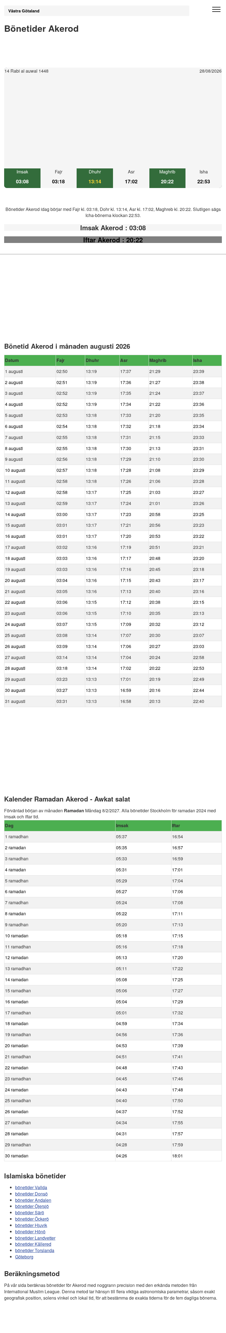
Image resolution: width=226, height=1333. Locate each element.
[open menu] (216, 9)
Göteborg (24, 1257)
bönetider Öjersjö (32, 1206)
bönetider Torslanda (34, 1250)
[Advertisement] (113, 121)
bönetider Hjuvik (31, 1225)
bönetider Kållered (33, 1244)
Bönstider (37, 1313)
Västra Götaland (23, 11)
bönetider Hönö (30, 1231)
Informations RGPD (23, 1325)
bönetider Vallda (31, 1187)
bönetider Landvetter (35, 1238)
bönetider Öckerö (32, 1219)
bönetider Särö (29, 1213)
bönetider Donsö (31, 1194)
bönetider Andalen (33, 1200)
